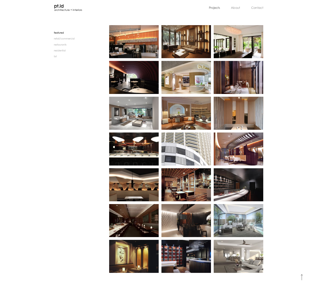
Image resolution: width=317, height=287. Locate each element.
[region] (134, 41)
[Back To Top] (301, 277)
